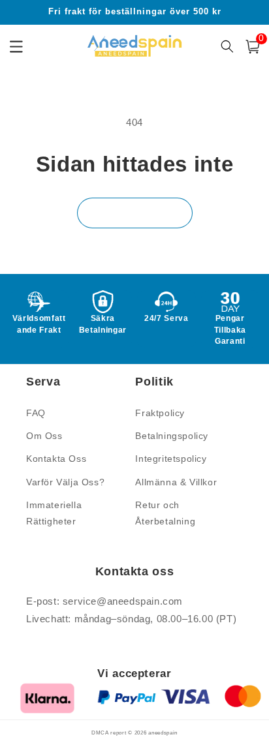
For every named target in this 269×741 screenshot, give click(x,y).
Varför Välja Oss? (65, 482)
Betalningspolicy (171, 436)
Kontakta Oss (56, 458)
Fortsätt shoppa (135, 213)
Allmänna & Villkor (176, 482)
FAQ (36, 413)
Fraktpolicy (160, 413)
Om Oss (44, 436)
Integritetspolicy (170, 458)
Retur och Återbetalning (165, 513)
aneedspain (163, 732)
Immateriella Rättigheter (54, 513)
